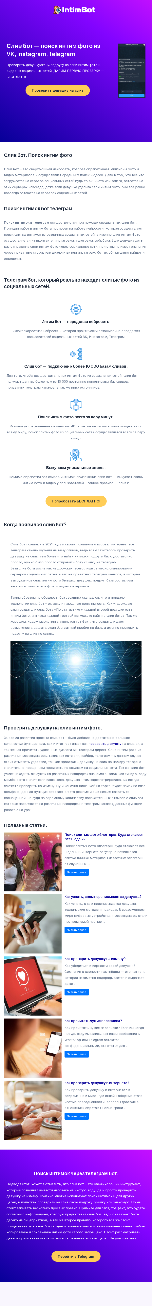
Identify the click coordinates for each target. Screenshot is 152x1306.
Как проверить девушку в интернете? (97, 1082)
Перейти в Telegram (76, 1256)
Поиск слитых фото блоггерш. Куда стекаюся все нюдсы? (104, 836)
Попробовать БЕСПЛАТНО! (76, 501)
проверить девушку (104, 744)
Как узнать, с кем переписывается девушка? (103, 896)
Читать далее (76, 872)
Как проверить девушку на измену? (95, 958)
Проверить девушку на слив (58, 90)
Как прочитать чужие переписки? (93, 1020)
